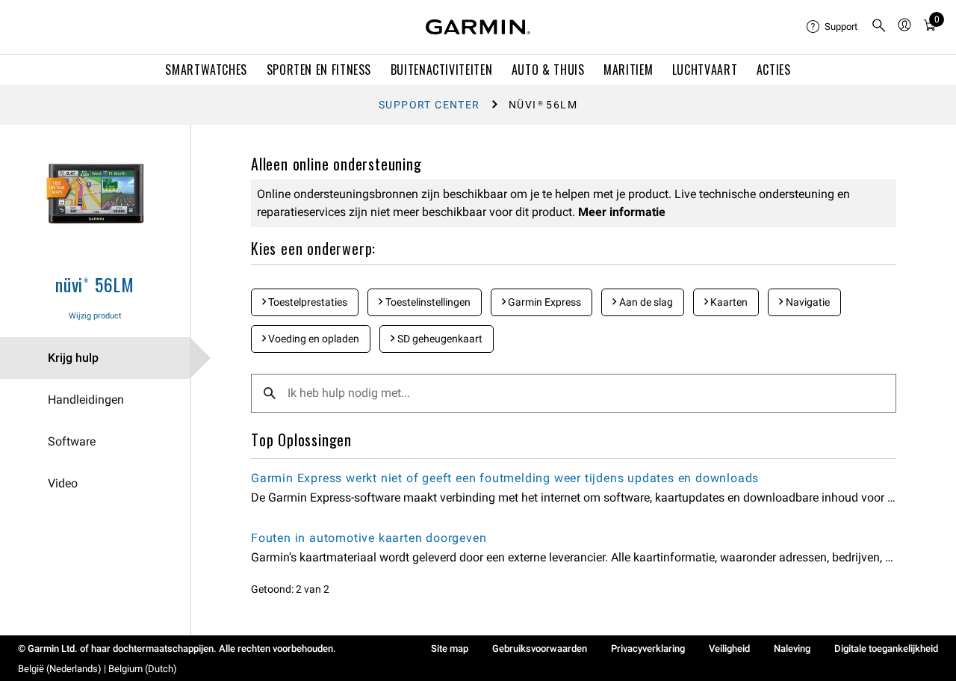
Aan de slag (645, 302)
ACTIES (774, 69)
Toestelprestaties (306, 302)
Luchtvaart (704, 69)
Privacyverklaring (648, 648)
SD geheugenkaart (438, 339)
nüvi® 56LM (94, 284)
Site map (449, 648)
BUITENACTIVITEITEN (442, 69)
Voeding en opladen (312, 339)
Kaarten (728, 302)
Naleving (792, 648)
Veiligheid (729, 648)
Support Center (429, 105)
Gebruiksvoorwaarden (539, 648)
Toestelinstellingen (427, 302)
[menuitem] (833, 27)
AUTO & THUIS (548, 69)
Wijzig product (95, 316)
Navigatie (806, 302)
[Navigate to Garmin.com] (478, 27)
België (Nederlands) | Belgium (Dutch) (97, 668)
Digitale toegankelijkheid (886, 648)
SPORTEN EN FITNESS (319, 69)
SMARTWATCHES (206, 69)
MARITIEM (628, 69)
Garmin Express (543, 302)
